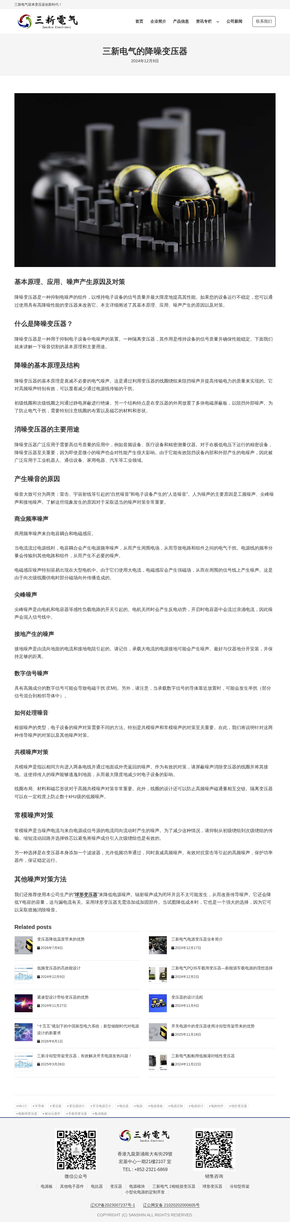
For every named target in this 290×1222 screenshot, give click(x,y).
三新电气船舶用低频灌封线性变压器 (203, 1056)
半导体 (39, 1106)
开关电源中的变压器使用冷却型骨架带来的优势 (213, 1026)
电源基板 (156, 1106)
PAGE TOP (278, 1180)
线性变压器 (239, 1106)
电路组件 (217, 1106)
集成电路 (101, 1113)
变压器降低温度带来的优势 (61, 939)
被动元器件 (52, 1113)
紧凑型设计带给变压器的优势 (63, 997)
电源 (139, 1106)
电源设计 (197, 1106)
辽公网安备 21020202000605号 (171, 1205)
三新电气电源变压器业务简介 (197, 939)
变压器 (56, 1106)
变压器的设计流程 (187, 997)
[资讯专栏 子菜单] (217, 21)
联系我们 (264, 21)
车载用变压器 (77, 1113)
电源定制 (176, 1106)
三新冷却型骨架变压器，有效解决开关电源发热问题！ (84, 1056)
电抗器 (124, 1106)
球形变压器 (86, 894)
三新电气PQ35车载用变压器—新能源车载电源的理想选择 (222, 968)
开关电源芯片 (102, 1106)
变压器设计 (77, 1106)
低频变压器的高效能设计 (59, 968)
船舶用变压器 (27, 1113)
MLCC (22, 1106)
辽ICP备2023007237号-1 (112, 1205)
